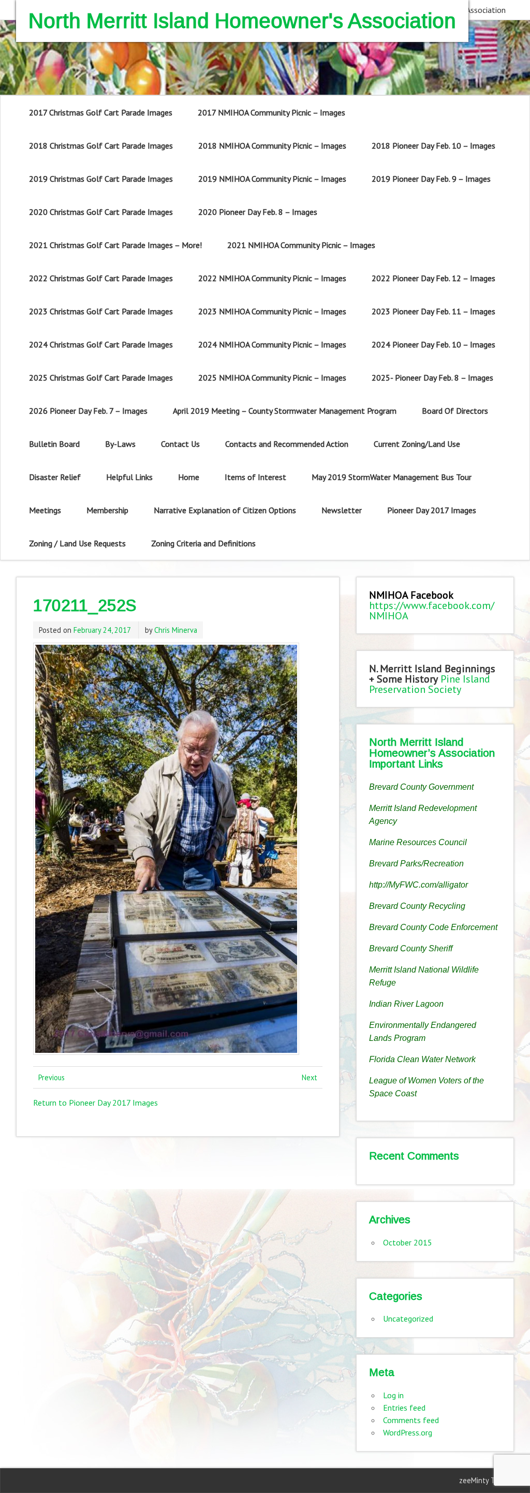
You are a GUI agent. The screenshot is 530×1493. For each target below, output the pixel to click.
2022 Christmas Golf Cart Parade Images (101, 278)
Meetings (45, 510)
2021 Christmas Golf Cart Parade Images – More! (115, 245)
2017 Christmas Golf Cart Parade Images (100, 112)
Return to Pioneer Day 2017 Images (95, 1102)
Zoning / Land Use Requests (77, 543)
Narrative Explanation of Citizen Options (225, 510)
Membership (107, 510)
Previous (51, 1077)
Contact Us (180, 444)
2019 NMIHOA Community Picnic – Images (272, 178)
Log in (393, 1395)
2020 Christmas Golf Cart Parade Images (101, 212)
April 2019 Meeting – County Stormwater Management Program (284, 410)
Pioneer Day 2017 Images (431, 510)
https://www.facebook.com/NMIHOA (431, 610)
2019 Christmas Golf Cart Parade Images (101, 178)
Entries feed (404, 1407)
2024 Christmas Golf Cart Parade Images (101, 344)
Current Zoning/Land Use (417, 444)
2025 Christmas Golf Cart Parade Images (101, 377)
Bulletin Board (54, 444)
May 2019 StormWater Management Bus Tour (392, 477)
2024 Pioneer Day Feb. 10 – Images (433, 344)
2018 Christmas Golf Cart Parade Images (101, 145)
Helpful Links (129, 477)
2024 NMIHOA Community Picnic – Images (272, 344)
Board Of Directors (455, 410)
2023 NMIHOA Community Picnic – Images (272, 311)
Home (188, 477)
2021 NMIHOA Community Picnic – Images (301, 245)
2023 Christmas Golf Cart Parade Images (101, 311)
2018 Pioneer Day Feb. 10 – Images (433, 145)
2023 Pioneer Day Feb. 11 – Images (433, 311)
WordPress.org (407, 1432)
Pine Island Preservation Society (429, 684)
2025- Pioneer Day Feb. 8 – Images (432, 377)
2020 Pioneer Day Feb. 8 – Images (257, 212)
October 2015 (407, 1242)
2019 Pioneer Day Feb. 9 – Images (431, 178)
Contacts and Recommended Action (286, 444)
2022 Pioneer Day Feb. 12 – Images (433, 278)
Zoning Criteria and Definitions (203, 543)
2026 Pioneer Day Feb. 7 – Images (88, 410)
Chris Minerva (175, 630)
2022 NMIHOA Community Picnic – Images (272, 278)
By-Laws (120, 444)
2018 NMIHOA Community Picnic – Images (272, 145)
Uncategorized (408, 1318)
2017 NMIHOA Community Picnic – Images (271, 112)
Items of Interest (255, 477)
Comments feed (411, 1420)
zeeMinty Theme (486, 1480)
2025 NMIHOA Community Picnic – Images (272, 377)
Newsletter (341, 510)
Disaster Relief (55, 477)
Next (309, 1077)
